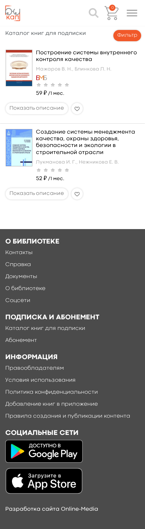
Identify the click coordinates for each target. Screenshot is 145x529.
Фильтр (127, 35)
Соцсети (17, 300)
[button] (132, 13)
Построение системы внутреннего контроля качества (86, 56)
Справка (18, 264)
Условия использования (40, 380)
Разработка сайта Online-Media (51, 509)
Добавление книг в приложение (51, 404)
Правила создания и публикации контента (67, 416)
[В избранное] (77, 108)
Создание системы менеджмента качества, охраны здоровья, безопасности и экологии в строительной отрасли (85, 142)
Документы (21, 276)
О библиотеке (25, 288)
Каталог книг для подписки (45, 328)
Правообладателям (34, 368)
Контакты (19, 252)
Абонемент (21, 340)
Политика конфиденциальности (51, 392)
